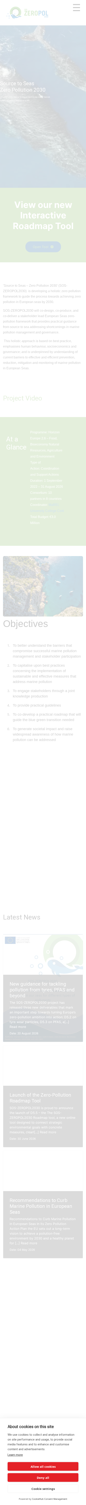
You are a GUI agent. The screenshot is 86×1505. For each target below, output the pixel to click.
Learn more (15, 1455)
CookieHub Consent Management (49, 1498)
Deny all (43, 1478)
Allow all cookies (43, 1467)
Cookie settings (43, 1489)
